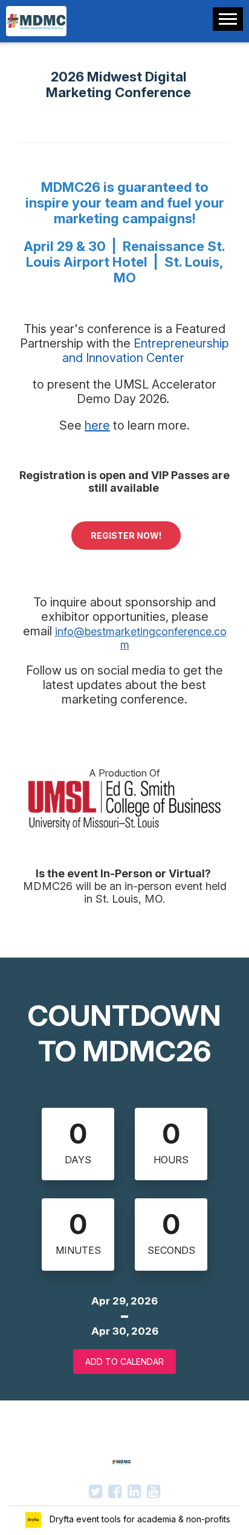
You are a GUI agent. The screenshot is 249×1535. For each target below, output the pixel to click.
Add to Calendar (124, 1361)
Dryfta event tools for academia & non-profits (138, 1519)
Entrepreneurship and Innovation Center (146, 350)
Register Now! (126, 535)
